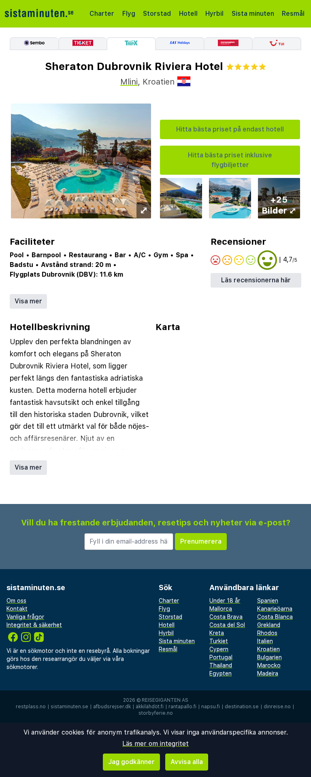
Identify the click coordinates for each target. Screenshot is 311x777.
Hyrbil (214, 13)
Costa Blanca (275, 617)
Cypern (218, 649)
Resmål (293, 13)
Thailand (220, 665)
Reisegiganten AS (165, 700)
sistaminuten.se (69, 706)
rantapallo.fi (182, 706)
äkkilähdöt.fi (150, 706)
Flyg (128, 13)
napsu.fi (210, 706)
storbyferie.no (155, 713)
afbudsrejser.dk (112, 706)
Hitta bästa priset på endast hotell (230, 129)
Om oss (16, 600)
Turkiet (218, 641)
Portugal (220, 657)
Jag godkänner (131, 762)
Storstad (157, 13)
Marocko (269, 665)
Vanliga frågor (25, 617)
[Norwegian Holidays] (228, 43)
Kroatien (268, 649)
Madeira (267, 673)
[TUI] (277, 43)
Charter (101, 13)
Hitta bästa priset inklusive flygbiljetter (230, 160)
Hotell (188, 13)
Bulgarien (269, 657)
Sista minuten (253, 13)
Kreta (216, 633)
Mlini (129, 82)
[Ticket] (82, 43)
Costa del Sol (227, 625)
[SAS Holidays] (180, 43)
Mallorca (220, 609)
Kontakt (17, 609)
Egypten (220, 673)
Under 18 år (224, 600)
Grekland (268, 625)
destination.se (242, 706)
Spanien (267, 600)
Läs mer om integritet (155, 743)
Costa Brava (226, 617)
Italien (265, 641)
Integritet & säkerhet (34, 625)
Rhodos (267, 633)
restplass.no (31, 706)
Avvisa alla (186, 762)
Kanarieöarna (274, 609)
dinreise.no (277, 706)
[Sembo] (34, 43)
